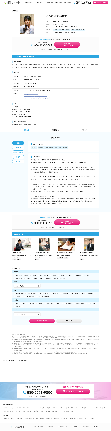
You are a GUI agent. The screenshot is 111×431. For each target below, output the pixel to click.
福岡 (45, 411)
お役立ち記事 (67, 2)
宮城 (17, 408)
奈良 (5, 411)
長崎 (53, 411)
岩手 (13, 408)
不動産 (36, 418)
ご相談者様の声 (49, 2)
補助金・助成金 (18, 152)
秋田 (20, 408)
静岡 (61, 408)
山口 (20, 411)
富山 (86, 408)
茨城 (47, 408)
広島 (13, 411)
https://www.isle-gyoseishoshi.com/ (35, 96)
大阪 (93, 408)
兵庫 (101, 408)
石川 (90, 408)
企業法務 (42, 418)
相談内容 (26, 130)
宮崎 (64, 411)
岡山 (17, 411)
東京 (31, 408)
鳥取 (24, 411)
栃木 (50, 408)
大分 (60, 411)
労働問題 (31, 418)
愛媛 (38, 411)
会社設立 (53, 418)
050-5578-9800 (83, 3)
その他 (18, 161)
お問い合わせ (96, 427)
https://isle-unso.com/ (31, 94)
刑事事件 (81, 418)
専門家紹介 (55, 130)
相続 (18, 143)
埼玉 (39, 408)
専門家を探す (10, 360)
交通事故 (16, 418)
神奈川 (35, 408)
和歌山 (9, 411)
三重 (68, 408)
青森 (9, 408)
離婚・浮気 (6, 418)
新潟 (79, 408)
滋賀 (104, 408)
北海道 (5, 408)
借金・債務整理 (24, 418)
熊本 (56, 411)
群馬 (54, 408)
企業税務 (18, 148)
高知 (42, 411)
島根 (28, 411)
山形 (24, 408)
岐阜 (65, 408)
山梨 (75, 408)
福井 (83, 408)
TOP (4, 360)
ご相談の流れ (38, 2)
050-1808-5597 (43, 45)
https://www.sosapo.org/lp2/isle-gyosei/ (37, 98)
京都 (97, 408)
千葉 (43, 408)
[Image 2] (28, 33)
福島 (28, 408)
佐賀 (49, 411)
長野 (72, 408)
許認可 (18, 157)
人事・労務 (60, 418)
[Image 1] (26, 33)
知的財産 (66, 418)
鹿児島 (67, 411)
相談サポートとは (28, 2)
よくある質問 (58, 2)
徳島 (31, 411)
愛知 (57, 408)
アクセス (84, 130)
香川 (35, 411)
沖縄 (72, 411)
